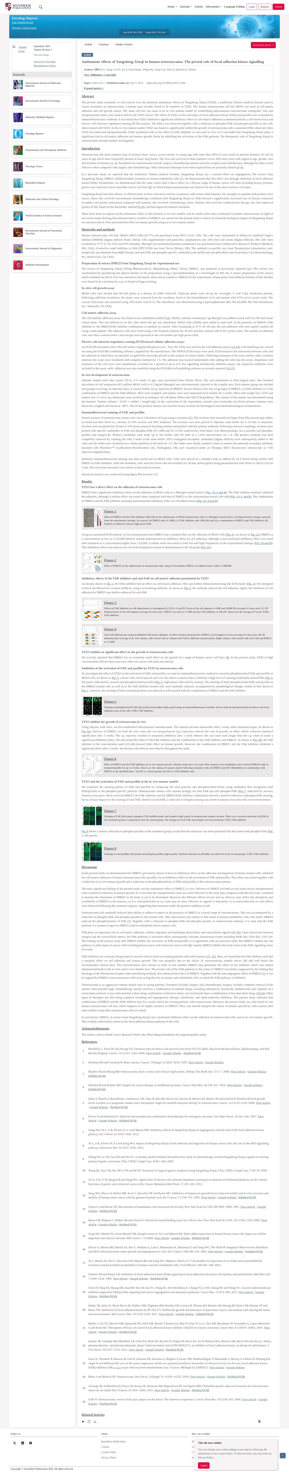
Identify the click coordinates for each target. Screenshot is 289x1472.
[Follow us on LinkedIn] (22, 1442)
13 (233, 347)
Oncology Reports (25, 18)
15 (232, 368)
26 (262, 993)
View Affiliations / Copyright (100, 74)
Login (252, 6)
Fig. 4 (187, 588)
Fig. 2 (230, 534)
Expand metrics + (94, 88)
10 (142, 207)
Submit (278, 6)
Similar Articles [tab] (124, 44)
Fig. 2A (255, 534)
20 (238, 932)
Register (265, 6)
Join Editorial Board (22, 22)
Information (212, 6)
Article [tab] (88, 44)
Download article (262, 45)
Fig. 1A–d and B (207, 501)
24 (111, 989)
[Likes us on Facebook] (30, 1442)
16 (153, 401)
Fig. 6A (86, 731)
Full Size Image (41, 55)
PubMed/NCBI (192, 1053)
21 (208, 956)
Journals (185, 6)
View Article (153, 1053)
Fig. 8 (85, 831)
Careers (105, 1446)
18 (233, 932)
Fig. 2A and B (263, 543)
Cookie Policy (225, 1453)
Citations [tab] (104, 44)
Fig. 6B (257, 740)
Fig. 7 (242, 791)
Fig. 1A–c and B (240, 496)
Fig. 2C (206, 547)
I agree (203, 1465)
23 (213, 956)
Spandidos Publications (113, 1441)
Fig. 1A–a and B (216, 492)
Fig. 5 (115, 677)
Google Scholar (172, 1053)
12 (167, 318)
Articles (198, 6)
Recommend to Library (45, 65)
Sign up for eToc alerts (45, 61)
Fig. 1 (110, 583)
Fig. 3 (251, 583)
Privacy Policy (205, 1457)
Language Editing (234, 6)
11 (249, 268)
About (171, 6)
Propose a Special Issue (24, 27)
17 (189, 417)
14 (237, 347)
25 (258, 993)
